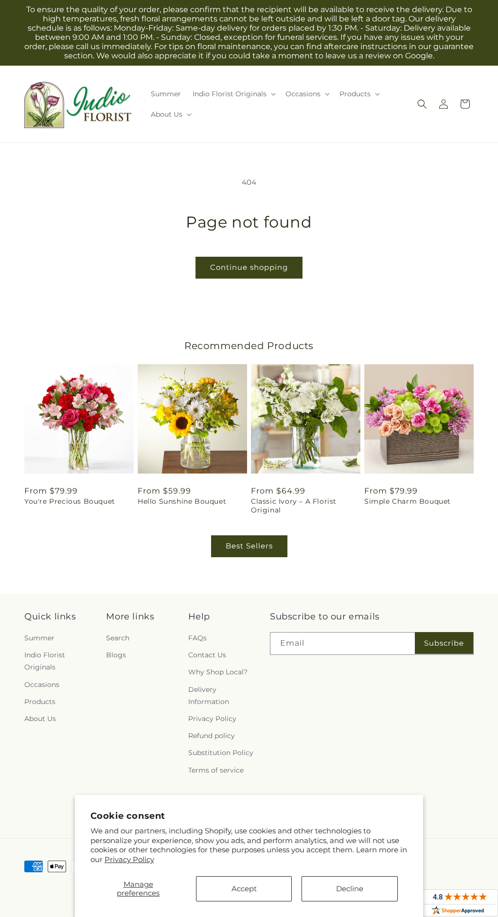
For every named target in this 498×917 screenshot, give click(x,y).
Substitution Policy (220, 752)
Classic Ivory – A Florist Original (294, 505)
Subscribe (444, 643)
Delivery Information (208, 695)
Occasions (41, 684)
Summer (39, 638)
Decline (349, 888)
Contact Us (207, 655)
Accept (244, 888)
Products (39, 701)
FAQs (197, 638)
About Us (40, 718)
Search (117, 638)
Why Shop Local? (218, 672)
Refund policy (211, 735)
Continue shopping (249, 267)
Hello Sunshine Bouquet (182, 501)
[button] (233, 94)
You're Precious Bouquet (69, 501)
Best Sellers (249, 545)
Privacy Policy (129, 859)
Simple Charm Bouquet (407, 501)
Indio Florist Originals (44, 661)
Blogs (116, 655)
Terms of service (216, 770)
